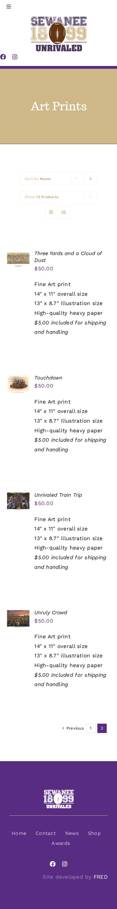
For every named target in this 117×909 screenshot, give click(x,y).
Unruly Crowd (50, 612)
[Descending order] (91, 178)
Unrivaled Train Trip (58, 495)
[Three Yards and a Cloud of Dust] (18, 255)
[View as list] (64, 212)
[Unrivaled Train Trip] (18, 496)
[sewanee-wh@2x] (59, 792)
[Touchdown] (18, 379)
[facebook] (53, 864)
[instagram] (64, 864)
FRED (101, 877)
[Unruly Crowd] (18, 614)
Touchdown (48, 378)
